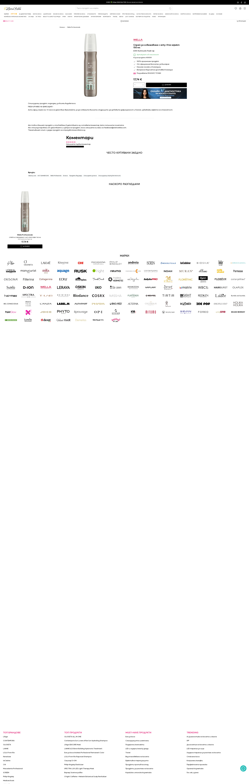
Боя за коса (130, 737)
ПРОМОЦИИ (242, 21)
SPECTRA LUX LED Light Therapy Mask (79, 769)
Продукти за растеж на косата (139, 769)
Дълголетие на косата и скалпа (200, 745)
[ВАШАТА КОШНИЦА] (244, 8)
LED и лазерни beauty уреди (137, 749)
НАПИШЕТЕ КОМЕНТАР (75, 146)
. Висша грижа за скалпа (124, 2)
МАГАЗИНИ (125, 21)
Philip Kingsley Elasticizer (73, 765)
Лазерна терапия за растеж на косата (204, 753)
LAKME (5, 749)
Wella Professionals (73, 27)
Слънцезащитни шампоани (137, 741)
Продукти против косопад (136, 765)
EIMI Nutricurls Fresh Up (25, 239)
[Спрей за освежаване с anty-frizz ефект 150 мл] (25, 210)
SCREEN (6, 772)
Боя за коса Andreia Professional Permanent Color (84, 753)
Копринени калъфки (195, 761)
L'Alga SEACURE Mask (72, 745)
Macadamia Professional (13, 769)
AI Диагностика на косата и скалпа (202, 737)
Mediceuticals (8, 780)
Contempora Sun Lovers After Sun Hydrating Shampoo (86, 741)
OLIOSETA (7, 745)
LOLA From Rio (9, 753)
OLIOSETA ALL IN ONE (72, 737)
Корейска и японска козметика (138, 772)
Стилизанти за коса (90, 175)
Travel (127, 753)
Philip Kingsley (8, 776)
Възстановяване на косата (137, 757)
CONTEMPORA (8, 741)
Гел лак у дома (192, 772)
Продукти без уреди (75, 175)
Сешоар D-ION (70, 761)
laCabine (6, 761)
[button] (6, 14)
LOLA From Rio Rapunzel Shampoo (78, 757)
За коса (65, 175)
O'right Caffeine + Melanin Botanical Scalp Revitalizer (85, 776)
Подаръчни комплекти (134, 745)
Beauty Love (32, 175)
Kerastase (7, 757)
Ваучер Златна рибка (73, 772)
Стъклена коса (193, 757)
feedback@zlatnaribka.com (115, 128)
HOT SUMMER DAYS (43, 175)
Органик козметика (195, 769)
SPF (188, 741)
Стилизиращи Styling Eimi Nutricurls (109, 175)
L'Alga (5, 737)
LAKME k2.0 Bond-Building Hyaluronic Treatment (83, 749)
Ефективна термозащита (136, 761)
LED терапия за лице (195, 749)
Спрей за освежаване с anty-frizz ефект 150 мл (25, 237)
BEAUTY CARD (9, 21)
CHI (4, 765)
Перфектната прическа (197, 765)
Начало (62, 27)
